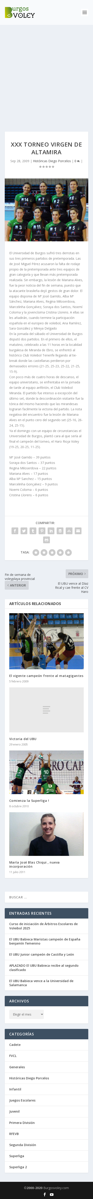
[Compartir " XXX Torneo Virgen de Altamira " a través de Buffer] (60, 530)
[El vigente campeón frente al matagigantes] (46, 641)
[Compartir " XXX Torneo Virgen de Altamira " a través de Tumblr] (32, 530)
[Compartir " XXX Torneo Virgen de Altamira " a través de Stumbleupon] (69, 530)
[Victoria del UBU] (46, 709)
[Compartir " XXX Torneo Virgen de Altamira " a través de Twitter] (23, 530)
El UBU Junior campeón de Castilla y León (41, 954)
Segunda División (22, 1145)
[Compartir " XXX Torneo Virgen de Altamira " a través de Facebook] (14, 530)
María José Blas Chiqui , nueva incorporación (34, 864)
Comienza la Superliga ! (29, 800)
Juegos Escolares (22, 1100)
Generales (17, 1067)
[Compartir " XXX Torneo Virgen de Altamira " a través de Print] (46, 539)
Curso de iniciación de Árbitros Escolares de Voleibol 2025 (43, 926)
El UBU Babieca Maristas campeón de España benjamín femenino (44, 941)
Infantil (15, 1089)
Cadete (15, 1044)
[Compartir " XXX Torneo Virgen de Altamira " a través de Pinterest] (41, 530)
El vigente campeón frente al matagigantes (46, 676)
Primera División (22, 1123)
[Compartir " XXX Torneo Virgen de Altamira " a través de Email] (78, 530)
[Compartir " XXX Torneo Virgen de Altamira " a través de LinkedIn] (51, 530)
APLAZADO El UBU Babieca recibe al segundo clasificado (44, 967)
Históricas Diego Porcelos (52, 161)
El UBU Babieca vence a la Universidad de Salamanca (41, 983)
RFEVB (14, 1134)
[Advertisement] (46, 73)
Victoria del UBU (23, 739)
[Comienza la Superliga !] (46, 772)
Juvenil (14, 1111)
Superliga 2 (18, 1167)
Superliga (16, 1156)
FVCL (12, 1056)
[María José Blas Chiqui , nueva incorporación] (46, 834)
